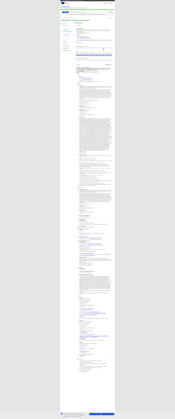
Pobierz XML (66, 29)
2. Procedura (65, 43)
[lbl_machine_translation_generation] (87, 58)
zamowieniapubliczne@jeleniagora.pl (84, 37)
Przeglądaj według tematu (99, 14)
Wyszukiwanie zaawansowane (82, 14)
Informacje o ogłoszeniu (66, 50)
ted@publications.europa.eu (86, 351)
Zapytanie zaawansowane (90, 14)
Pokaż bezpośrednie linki (68, 31)
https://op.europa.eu (90, 354)
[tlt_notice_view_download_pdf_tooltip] (76, 55)
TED (62, 17)
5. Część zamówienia (66, 45)
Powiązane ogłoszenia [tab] (65, 25)
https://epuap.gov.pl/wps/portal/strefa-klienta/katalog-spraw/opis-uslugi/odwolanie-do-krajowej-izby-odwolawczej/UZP (94, 336)
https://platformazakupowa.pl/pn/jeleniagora (88, 255)
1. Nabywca (64, 41)
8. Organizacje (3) (65, 48)
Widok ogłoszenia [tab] (64, 23)
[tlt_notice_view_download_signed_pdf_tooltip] (103, 49)
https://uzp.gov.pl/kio (90, 334)
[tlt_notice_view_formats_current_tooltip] (111, 64)
